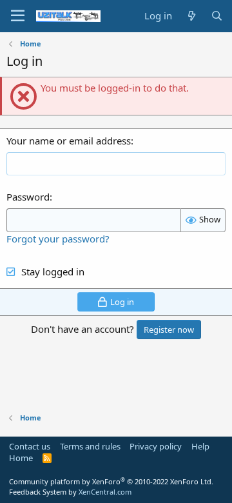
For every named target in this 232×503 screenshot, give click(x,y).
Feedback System (37, 492)
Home (21, 458)
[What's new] (191, 16)
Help (200, 446)
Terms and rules (90, 446)
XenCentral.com (105, 492)
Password (28, 196)
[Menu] (18, 16)
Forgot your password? (58, 238)
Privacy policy (156, 446)
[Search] (216, 16)
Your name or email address (68, 140)
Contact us (29, 446)
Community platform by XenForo (111, 481)
